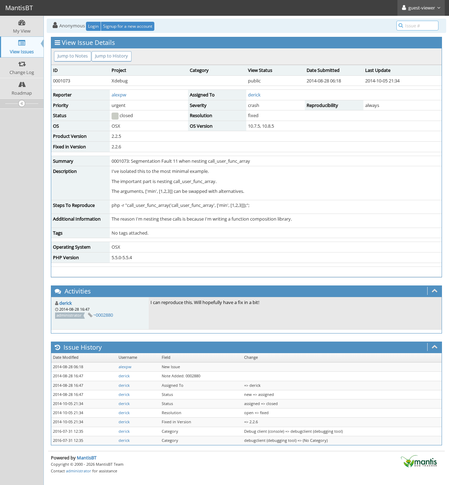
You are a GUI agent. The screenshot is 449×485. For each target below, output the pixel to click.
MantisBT (86, 457)
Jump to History (111, 56)
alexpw (119, 95)
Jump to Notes (73, 56)
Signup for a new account (127, 26)
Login (93, 26)
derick (254, 95)
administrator (78, 470)
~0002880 (103, 315)
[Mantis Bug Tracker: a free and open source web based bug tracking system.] (419, 461)
